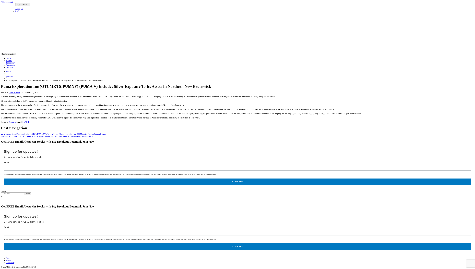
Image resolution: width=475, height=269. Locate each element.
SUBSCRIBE (237, 181)
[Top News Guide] (110, 52)
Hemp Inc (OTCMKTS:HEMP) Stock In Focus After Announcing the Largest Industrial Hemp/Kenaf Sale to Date (47, 136)
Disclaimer (10, 263)
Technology (10, 63)
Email (6, 162)
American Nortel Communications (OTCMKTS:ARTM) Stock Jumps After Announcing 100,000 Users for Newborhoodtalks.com (53, 134)
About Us (19, 9)
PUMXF (25, 122)
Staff (17, 11)
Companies (10, 65)
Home (8, 58)
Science (9, 61)
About (8, 260)
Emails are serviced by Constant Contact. (203, 175)
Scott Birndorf (14, 92)
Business (9, 67)
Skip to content (7, 2)
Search (3, 191)
